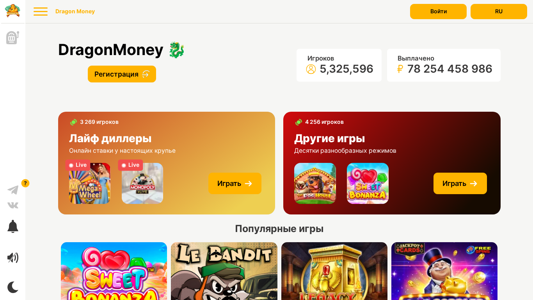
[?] (13, 187)
